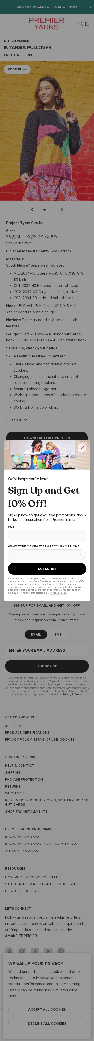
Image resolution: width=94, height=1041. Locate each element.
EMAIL (12, 527)
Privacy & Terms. (58, 592)
